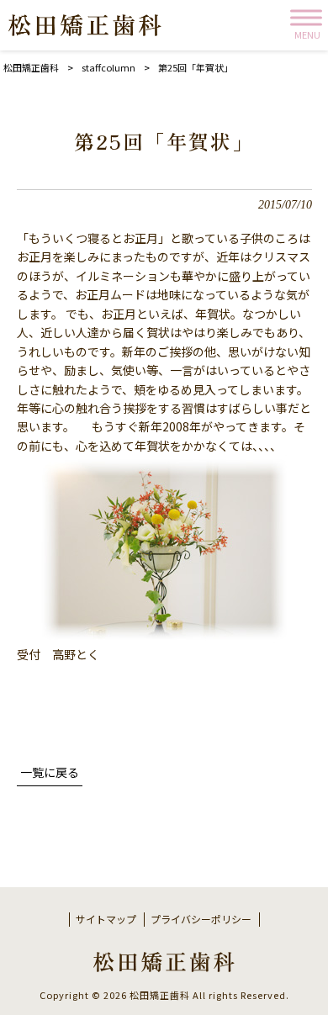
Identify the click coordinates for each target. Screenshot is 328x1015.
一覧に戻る (49, 772)
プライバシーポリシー (201, 919)
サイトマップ (106, 919)
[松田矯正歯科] (84, 25)
